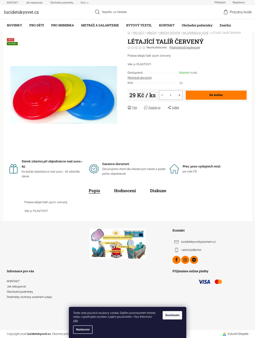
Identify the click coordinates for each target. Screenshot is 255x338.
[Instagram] (185, 260)
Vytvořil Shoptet (237, 334)
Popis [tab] (94, 190)
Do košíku (216, 95)
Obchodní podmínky (61, 2)
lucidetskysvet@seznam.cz (198, 241)
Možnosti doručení (140, 77)
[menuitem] (14, 25)
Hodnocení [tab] (125, 190)
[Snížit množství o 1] (162, 95)
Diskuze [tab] (158, 190)
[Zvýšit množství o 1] (179, 95)
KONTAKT (12, 2)
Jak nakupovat (34, 2)
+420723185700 (191, 249)
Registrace (239, 2)
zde (75, 320)
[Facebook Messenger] (194, 260)
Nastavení (83, 329)
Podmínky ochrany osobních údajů (29, 297)
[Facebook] (176, 260)
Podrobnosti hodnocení (185, 47)
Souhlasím (172, 315)
